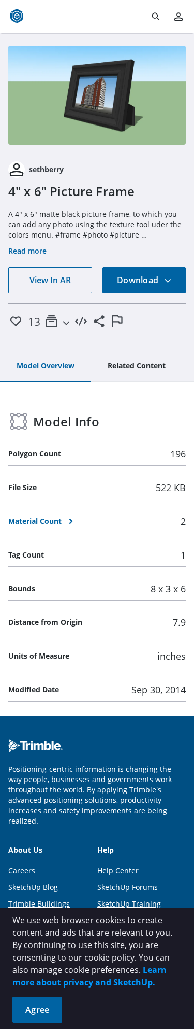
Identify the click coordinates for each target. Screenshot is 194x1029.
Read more (27, 251)
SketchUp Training (129, 904)
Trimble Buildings (39, 904)
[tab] (45, 366)
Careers (21, 870)
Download (138, 280)
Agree (37, 1010)
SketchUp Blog (33, 887)
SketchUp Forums (127, 887)
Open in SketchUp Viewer (97, 95)
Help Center (118, 870)
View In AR (50, 280)
